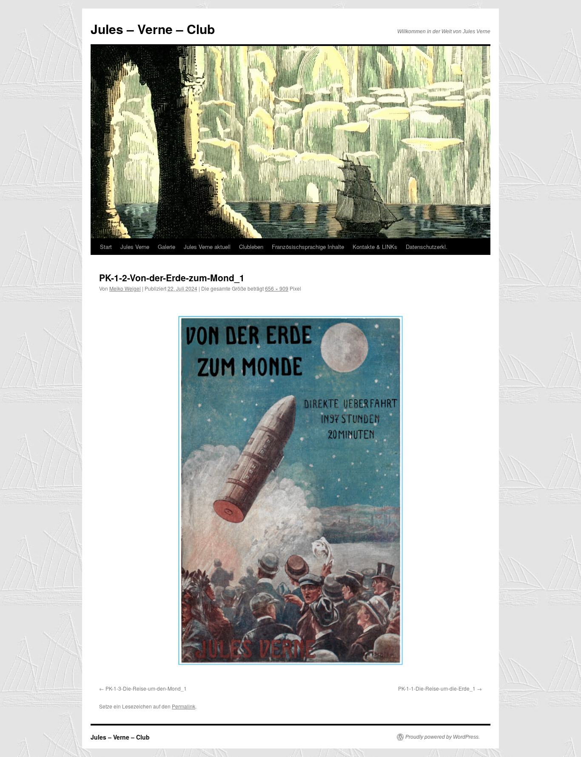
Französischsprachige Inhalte (308, 247)
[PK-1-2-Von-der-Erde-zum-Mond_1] (290, 490)
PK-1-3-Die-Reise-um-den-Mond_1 (146, 688)
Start (106, 247)
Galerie (166, 247)
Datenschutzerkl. (426, 247)
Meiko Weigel (125, 288)
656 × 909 (276, 288)
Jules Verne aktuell (207, 247)
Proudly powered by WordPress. (442, 737)
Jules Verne (134, 247)
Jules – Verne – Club (153, 29)
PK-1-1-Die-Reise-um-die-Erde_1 (437, 688)
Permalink (183, 706)
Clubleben (251, 247)
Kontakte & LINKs (375, 247)
